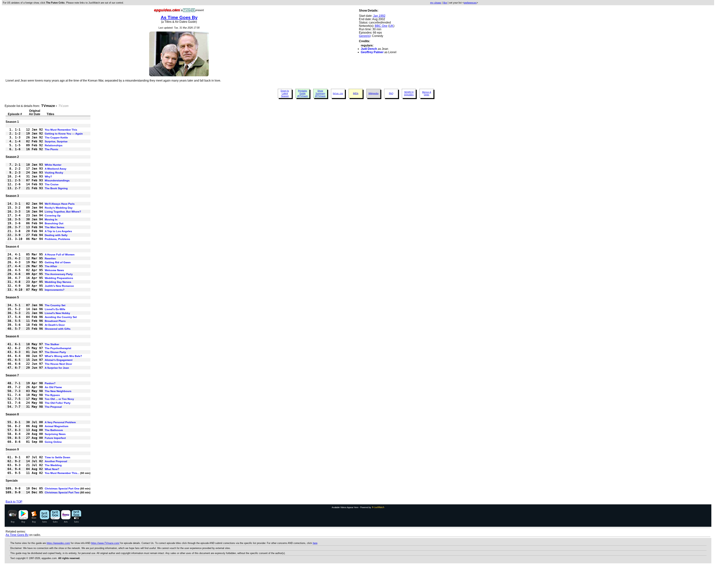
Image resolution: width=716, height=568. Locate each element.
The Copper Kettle (56, 137)
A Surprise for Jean (57, 367)
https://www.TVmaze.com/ (105, 543)
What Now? (52, 469)
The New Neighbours (58, 391)
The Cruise (52, 184)
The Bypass (52, 395)
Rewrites (50, 258)
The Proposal (53, 406)
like (445, 2)
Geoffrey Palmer (372, 52)
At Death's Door (55, 324)
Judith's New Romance (59, 285)
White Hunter (53, 164)
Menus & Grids (426, 93)
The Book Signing (56, 188)
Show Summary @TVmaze (320, 93)
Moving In (51, 219)
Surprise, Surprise (56, 141)
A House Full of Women (60, 254)
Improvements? (55, 289)
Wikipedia (373, 93)
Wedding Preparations (59, 278)
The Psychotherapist (58, 348)
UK (391, 25)
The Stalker (52, 344)
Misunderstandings (57, 180)
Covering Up (53, 215)
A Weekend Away (55, 168)
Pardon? (50, 383)
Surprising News (55, 434)
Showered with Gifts (57, 328)
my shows (435, 2)
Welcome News (54, 270)
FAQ (391, 93)
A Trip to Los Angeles (58, 231)
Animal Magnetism (56, 426)
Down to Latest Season (285, 93)
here (315, 543)
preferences (470, 2)
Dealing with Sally (56, 235)
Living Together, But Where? (63, 211)
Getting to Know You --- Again (64, 133)
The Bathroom (54, 430)
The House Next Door (58, 363)
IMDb (355, 93)
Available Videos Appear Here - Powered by (352, 507)
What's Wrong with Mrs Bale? (63, 356)
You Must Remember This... (62, 473)
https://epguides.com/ (58, 543)
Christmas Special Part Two (62, 492)
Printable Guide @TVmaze (302, 93)
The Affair (51, 266)
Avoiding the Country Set (61, 317)
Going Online (53, 441)
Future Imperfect (55, 437)
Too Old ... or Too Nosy (59, 398)
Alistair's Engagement (59, 359)
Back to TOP (14, 501)
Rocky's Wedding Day (59, 207)
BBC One (381, 25)
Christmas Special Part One (62, 488)
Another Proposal (56, 461)
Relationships (53, 145)
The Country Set (55, 305)
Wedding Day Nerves (58, 281)
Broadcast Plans (55, 320)
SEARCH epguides (409, 93)
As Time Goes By (179, 17)
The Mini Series (54, 227)
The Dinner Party (55, 352)
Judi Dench (369, 48)
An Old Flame (53, 387)
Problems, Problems (57, 239)
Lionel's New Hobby (57, 313)
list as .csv (338, 93)
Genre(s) (364, 36)
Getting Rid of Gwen (58, 262)
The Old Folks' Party (57, 402)
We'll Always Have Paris (60, 203)
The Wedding (53, 465)
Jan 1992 (379, 15)
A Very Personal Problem (60, 422)
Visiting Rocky (54, 172)
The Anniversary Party (59, 274)
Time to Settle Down (57, 457)
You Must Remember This (61, 129)
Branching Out (54, 223)
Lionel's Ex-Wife (55, 309)
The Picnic (51, 149)
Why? (48, 176)
